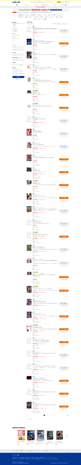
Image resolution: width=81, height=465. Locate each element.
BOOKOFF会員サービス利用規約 (29, 457)
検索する (18, 77)
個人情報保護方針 (41, 457)
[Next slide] (67, 436)
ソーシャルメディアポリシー (50, 457)
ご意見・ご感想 (45, 450)
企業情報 (21, 457)
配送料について (22, 450)
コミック (26, 4)
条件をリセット (18, 79)
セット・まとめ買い (64, 4)
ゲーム (54, 4)
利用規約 (37, 457)
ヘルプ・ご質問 (15, 450)
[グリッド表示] (60, 23)
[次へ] (66, 415)
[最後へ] (68, 415)
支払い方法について (30, 450)
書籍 (17, 4)
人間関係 (44, 19)
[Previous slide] (14, 436)
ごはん (40, 19)
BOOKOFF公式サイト (15, 457)
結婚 (35, 19)
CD (35, 4)
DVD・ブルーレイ (45, 4)
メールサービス (38, 450)
